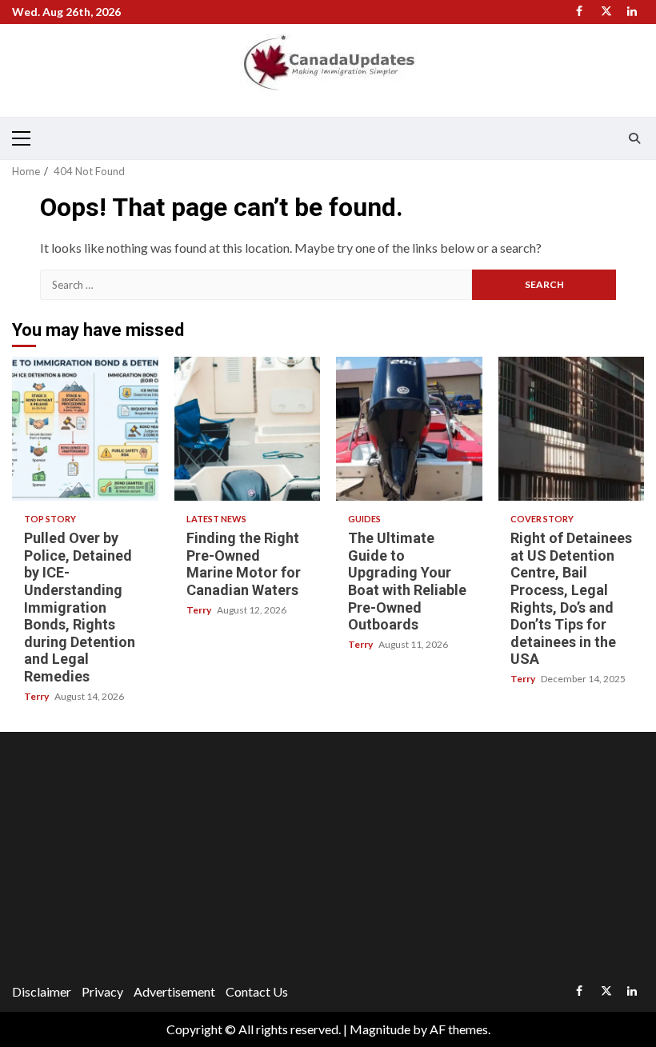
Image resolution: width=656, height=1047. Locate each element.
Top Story (50, 518)
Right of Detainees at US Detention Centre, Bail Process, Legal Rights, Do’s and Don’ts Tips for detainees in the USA (571, 429)
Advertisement (174, 991)
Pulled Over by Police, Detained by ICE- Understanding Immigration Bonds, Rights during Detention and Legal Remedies (85, 429)
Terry (37, 696)
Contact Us (257, 991)
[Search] (634, 138)
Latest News (216, 518)
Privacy (102, 991)
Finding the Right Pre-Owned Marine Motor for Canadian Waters (247, 429)
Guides (364, 518)
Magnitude (380, 1029)
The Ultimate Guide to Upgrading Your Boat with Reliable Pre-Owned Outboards (409, 429)
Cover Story (542, 518)
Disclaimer (41, 991)
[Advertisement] (328, 860)
